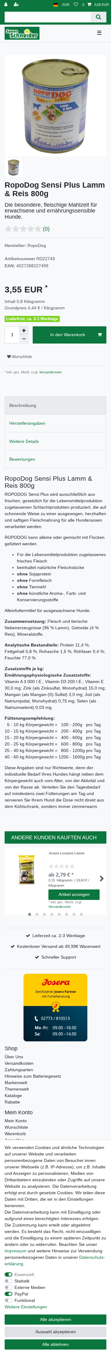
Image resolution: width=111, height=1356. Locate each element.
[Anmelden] (6, 5)
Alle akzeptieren (55, 1319)
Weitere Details (24, 441)
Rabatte (12, 1102)
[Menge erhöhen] (23, 330)
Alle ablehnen (55, 1344)
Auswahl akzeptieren (55, 1331)
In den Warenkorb (67, 334)
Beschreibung (22, 405)
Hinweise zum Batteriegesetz (33, 1076)
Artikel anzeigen (74, 894)
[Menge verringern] (23, 339)
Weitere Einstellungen (26, 1306)
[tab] (55, 405)
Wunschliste (21, 357)
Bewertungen (22, 459)
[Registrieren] (17, 5)
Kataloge (13, 1095)
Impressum (16, 1250)
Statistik (22, 1280)
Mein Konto (16, 1120)
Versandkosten (50, 372)
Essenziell (24, 1274)
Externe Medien (29, 1287)
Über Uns (14, 1056)
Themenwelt (17, 1089)
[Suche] (98, 17)
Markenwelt (16, 1082)
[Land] (55, 5)
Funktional (24, 1300)
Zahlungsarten (19, 1069)
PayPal (21, 1293)
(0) (46, 229)
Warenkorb (15, 1133)
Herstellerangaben (27, 423)
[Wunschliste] (76, 5)
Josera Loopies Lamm (66, 853)
